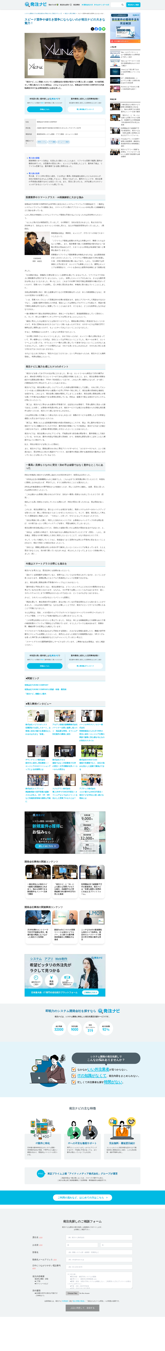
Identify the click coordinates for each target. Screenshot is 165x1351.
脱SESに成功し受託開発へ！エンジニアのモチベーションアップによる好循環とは (38, 766)
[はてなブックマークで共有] (100, 29)
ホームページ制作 (63, 142)
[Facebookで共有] (96, 29)
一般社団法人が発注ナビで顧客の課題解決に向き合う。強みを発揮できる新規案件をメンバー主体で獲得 (37, 889)
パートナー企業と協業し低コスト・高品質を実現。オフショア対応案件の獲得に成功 (65, 731)
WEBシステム (42, 142)
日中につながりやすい (46, 1266)
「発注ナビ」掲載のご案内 (35, 694)
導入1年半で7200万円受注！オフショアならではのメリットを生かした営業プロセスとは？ (65, 795)
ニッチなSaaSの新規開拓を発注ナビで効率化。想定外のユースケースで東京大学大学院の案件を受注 (91, 934)
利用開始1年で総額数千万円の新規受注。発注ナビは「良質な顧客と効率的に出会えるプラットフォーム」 (91, 889)
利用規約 (65, 1301)
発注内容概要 (38, 1276)
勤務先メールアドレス (42, 1259)
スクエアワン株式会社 (61, 789)
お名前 (35, 1245)
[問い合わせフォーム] (65, 996)
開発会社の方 (88, 5)
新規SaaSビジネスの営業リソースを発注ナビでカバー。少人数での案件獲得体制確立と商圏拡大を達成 (64, 934)
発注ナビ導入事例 (70, 13)
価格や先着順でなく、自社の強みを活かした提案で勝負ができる (91, 766)
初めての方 (52, 5)
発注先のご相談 (133, 5)
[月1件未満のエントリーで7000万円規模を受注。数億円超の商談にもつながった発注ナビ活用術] (38, 917)
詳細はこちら (45, 109)
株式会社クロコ (58, 760)
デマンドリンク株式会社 (35, 760)
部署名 (35, 1252)
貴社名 (35, 1237)
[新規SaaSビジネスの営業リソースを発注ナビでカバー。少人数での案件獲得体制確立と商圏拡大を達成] (65, 917)
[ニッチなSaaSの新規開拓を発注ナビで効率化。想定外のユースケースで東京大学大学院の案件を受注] (92, 917)
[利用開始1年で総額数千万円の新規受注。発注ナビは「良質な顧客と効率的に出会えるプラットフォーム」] (92, 872)
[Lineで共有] (103, 29)
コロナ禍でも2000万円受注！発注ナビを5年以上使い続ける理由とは (91, 795)
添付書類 (36, 1290)
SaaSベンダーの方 (102, 5)
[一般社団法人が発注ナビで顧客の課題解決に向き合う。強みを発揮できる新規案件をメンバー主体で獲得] (38, 872)
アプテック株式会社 (87, 789)
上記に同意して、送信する (82, 1308)
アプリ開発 (52, 142)
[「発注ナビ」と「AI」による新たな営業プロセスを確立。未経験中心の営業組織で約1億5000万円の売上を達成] (65, 872)
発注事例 (76, 5)
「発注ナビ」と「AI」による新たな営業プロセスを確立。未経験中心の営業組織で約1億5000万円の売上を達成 (65, 889)
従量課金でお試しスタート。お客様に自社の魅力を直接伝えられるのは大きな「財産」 (38, 731)
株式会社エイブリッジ (34, 789)
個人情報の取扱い (79, 1301)
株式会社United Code (88, 760)
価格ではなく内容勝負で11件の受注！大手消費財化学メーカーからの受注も (65, 766)
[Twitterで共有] (92, 29)
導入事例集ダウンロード (85, 109)
